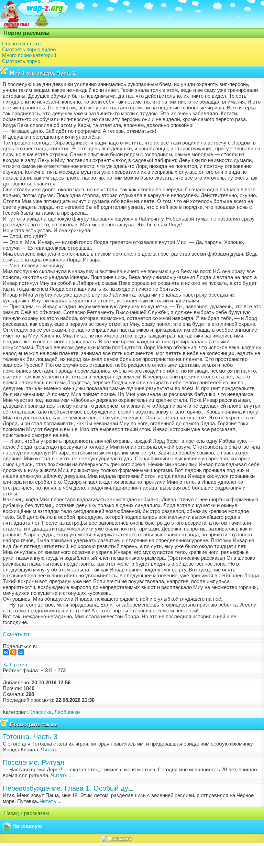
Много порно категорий (29, 55)
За (6, 664)
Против (18, 664)
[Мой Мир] (21, 652)
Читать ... (52, 749)
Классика (40, 712)
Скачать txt (16, 634)
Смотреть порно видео (29, 49)
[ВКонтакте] (6, 652)
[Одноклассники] (13, 652)
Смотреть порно (21, 61)
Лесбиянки (67, 712)
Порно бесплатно (22, 43)
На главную (26, 826)
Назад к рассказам (26, 813)
